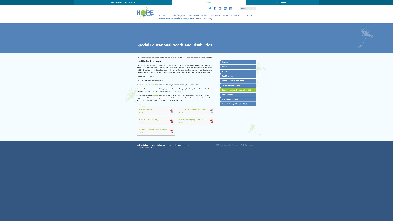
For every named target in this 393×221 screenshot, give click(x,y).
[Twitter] (210, 9)
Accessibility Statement (161, 145)
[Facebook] (215, 9)
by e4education (250, 145)
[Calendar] (230, 9)
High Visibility (142, 145)
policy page (177, 91)
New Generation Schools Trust (145, 57)
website (155, 95)
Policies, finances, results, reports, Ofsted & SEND (174, 57)
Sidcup (157, 57)
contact (153, 85)
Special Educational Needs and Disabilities (201, 57)
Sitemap (177, 145)
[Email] (220, 9)
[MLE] (225, 9)
